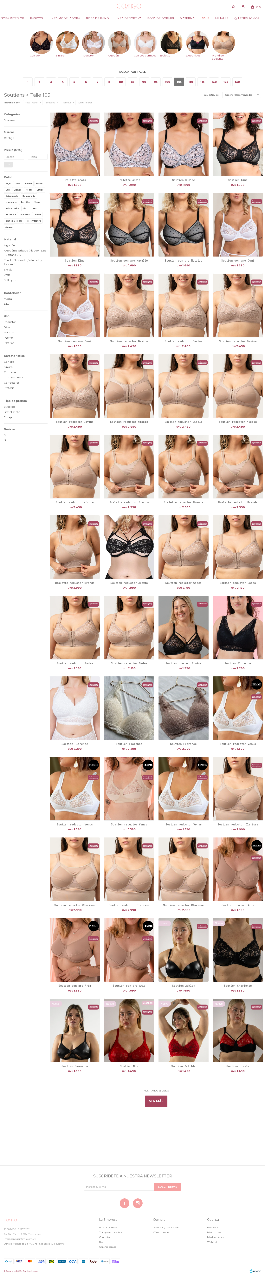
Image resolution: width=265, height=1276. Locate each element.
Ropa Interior (12, 18)
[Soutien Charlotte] (238, 950)
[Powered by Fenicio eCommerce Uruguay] (255, 1271)
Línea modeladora (64, 18)
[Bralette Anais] (74, 144)
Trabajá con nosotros (110, 1232)
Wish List (212, 1241)
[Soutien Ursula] (238, 1030)
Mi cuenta (212, 1227)
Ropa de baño (97, 18)
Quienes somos (246, 18)
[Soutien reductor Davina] (129, 305)
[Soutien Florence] (238, 627)
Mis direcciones (215, 1237)
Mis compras (214, 1232)
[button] (233, 7)
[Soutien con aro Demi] (238, 225)
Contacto (104, 1237)
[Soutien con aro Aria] (238, 869)
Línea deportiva (128, 18)
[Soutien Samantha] (74, 1030)
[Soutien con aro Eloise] (183, 627)
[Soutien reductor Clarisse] (238, 788)
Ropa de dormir (160, 18)
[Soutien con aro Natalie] (129, 225)
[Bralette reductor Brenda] (129, 466)
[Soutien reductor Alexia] (129, 547)
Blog (101, 1241)
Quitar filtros (85, 102)
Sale (205, 18)
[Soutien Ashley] (183, 950)
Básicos (36, 18)
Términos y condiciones (166, 1227)
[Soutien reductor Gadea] (183, 547)
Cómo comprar (162, 1232)
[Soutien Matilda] (183, 1030)
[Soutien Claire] (183, 144)
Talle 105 (67, 102)
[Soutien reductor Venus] (238, 708)
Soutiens (50, 102)
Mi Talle (222, 18)
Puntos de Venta (108, 1227)
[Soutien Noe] (129, 1030)
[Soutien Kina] (238, 144)
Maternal (188, 18)
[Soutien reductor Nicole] (129, 386)
